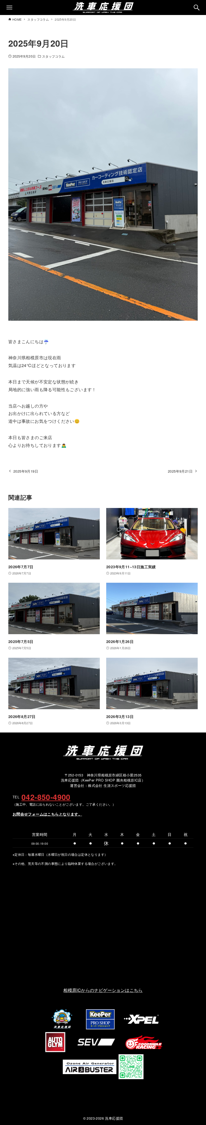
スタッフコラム (53, 56)
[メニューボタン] (9, 7)
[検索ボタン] (196, 7)
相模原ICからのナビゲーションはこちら (103, 990)
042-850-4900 (46, 797)
